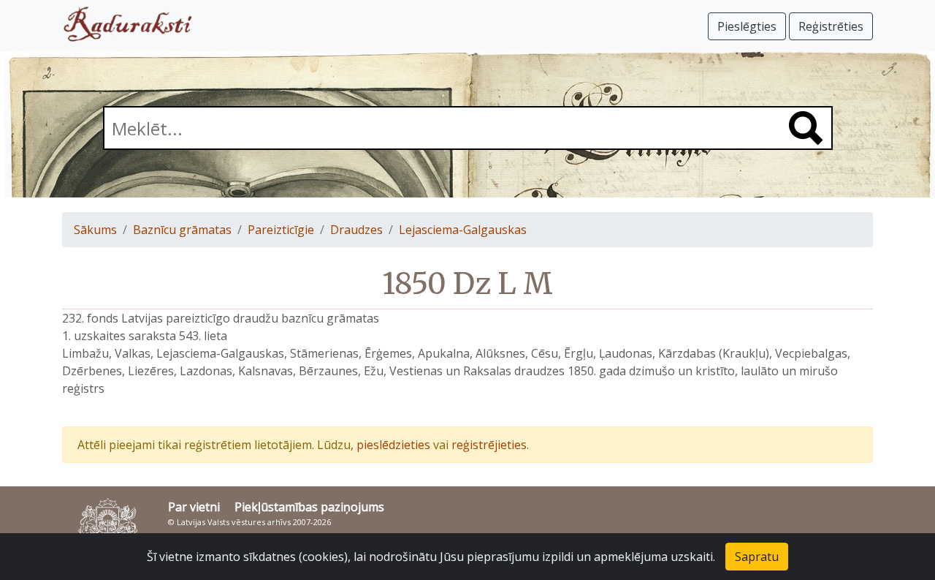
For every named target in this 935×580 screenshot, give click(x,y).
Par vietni (194, 507)
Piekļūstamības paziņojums (309, 507)
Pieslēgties (746, 26)
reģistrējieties (489, 445)
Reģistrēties (830, 26)
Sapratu (757, 557)
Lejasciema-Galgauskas (463, 230)
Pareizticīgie (281, 230)
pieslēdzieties (393, 445)
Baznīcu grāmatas (182, 230)
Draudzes (356, 230)
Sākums (95, 230)
